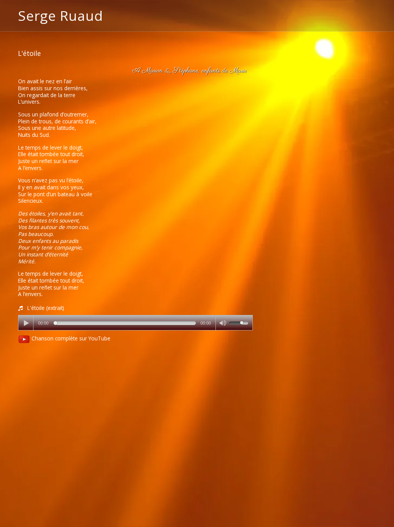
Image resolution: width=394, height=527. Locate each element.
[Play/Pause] (26, 323)
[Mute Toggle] (222, 323)
